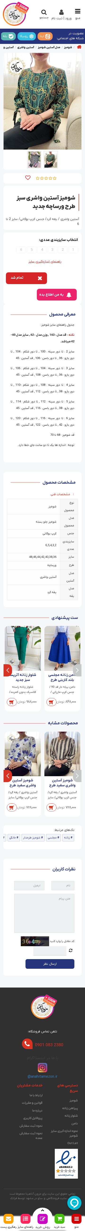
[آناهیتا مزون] (14, 14)
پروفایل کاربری (32, 1118)
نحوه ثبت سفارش (30, 1126)
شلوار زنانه (71, 1116)
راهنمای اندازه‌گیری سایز (45, 261)
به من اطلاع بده (51, 294)
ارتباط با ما (36, 1095)
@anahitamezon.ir (42, 1076)
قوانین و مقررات (32, 1103)
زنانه (67, 838)
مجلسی (52, 838)
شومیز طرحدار (31, 838)
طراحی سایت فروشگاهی (60, 1198)
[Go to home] (79, 47)
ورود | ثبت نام (61, 18)
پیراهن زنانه (70, 1108)
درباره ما (37, 1111)
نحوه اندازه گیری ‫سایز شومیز (64, 1133)
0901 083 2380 (49, 1045)
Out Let (72, 1143)
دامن (74, 1124)
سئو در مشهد (34, 1198)
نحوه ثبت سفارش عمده (30, 1135)
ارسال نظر (50, 964)
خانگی (12, 838)
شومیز (73, 1101)
